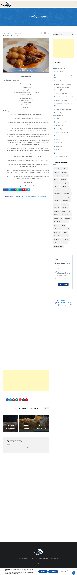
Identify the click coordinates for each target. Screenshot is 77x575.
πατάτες (56, 235)
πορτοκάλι (57, 239)
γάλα (56, 186)
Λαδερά (57, 129)
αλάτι (64, 172)
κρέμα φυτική (58, 218)
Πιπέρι (65, 169)
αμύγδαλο (65, 176)
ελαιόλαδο (65, 190)
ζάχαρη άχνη (66, 193)
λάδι (65, 221)
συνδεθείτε (26, 448)
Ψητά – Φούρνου (60, 156)
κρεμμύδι (67, 218)
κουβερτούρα (66, 211)
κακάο (56, 200)
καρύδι (56, 207)
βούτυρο (65, 183)
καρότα (64, 204)
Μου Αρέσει (18, 33)
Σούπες (57, 149)
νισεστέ (66, 228)
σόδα (64, 243)
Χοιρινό (56, 172)
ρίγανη (66, 239)
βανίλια (63, 179)
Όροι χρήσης (38, 563)
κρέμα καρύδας (66, 214)
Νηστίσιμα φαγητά (61, 132)
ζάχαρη (57, 193)
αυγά (56, 179)
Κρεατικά (7, 35)
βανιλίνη (56, 183)
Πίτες (57, 139)
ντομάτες (57, 232)
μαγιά (63, 225)
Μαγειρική (57, 115)
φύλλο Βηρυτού (58, 246)
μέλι (55, 225)
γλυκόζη (56, 190)
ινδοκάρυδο (66, 197)
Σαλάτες (58, 142)
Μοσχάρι (56, 169)
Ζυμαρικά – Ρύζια (60, 122)
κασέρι (56, 211)
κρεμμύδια (57, 221)
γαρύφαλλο (64, 186)
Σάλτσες (58, 146)
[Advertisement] (26, 380)
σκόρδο (56, 243)
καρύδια (64, 207)
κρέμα (56, 214)
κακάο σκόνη (65, 200)
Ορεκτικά (58, 136)
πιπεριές (65, 235)
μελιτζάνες (57, 228)
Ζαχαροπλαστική (58, 68)
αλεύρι (56, 176)
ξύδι (65, 232)
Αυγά (57, 118)
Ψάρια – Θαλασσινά (61, 153)
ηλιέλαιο (56, 197)
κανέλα (56, 204)
